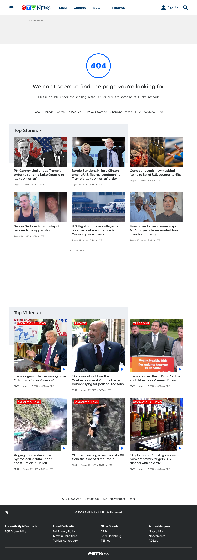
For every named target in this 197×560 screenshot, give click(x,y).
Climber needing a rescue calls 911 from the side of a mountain (98, 457)
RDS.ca (153, 540)
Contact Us (91, 498)
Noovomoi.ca (157, 536)
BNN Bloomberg (111, 536)
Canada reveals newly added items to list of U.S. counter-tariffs (155, 173)
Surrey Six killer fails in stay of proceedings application (36, 228)
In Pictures (117, 8)
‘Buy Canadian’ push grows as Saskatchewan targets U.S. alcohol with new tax (153, 459)
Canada (80, 8)
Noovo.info (156, 531)
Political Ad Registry (65, 540)
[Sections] (11, 8)
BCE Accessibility (15, 531)
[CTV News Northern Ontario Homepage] (36, 7)
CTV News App (71, 498)
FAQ (104, 498)
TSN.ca (105, 540)
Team (131, 498)
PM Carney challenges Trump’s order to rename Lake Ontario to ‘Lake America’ (39, 175)
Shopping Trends (121, 111)
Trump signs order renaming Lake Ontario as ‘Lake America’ (40, 378)
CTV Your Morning (95, 111)
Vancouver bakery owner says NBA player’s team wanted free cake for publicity (154, 230)
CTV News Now (145, 111)
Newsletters (117, 498)
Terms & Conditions (65, 536)
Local (63, 8)
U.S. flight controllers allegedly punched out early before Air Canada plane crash (95, 230)
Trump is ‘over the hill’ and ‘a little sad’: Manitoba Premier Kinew (155, 378)
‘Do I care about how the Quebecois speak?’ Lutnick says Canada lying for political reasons (98, 380)
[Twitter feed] (7, 512)
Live (161, 111)
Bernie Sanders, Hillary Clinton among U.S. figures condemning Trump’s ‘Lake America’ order (96, 175)
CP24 (104, 531)
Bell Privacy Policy (64, 531)
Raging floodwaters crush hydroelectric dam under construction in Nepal (33, 459)
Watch (97, 8)
